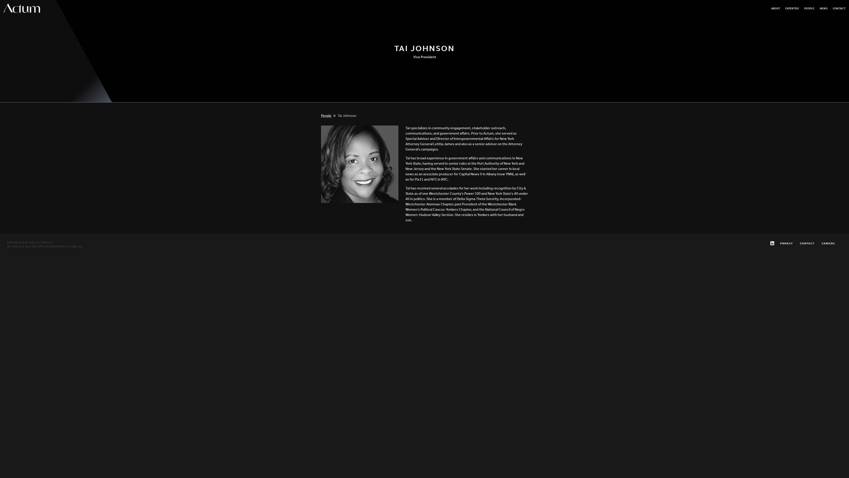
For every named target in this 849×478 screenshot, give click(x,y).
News (824, 8)
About (775, 8)
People (809, 8)
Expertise (792, 8)
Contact (839, 8)
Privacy (786, 243)
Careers (828, 243)
